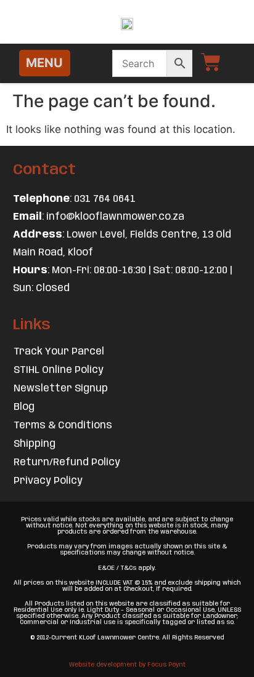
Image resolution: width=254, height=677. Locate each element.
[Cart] (211, 62)
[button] (44, 63)
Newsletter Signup (61, 388)
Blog (24, 407)
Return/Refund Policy (67, 462)
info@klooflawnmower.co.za (115, 217)
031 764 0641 (105, 199)
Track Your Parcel (59, 352)
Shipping (34, 444)
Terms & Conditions (63, 425)
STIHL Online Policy (59, 370)
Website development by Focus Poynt (127, 665)
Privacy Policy (48, 481)
